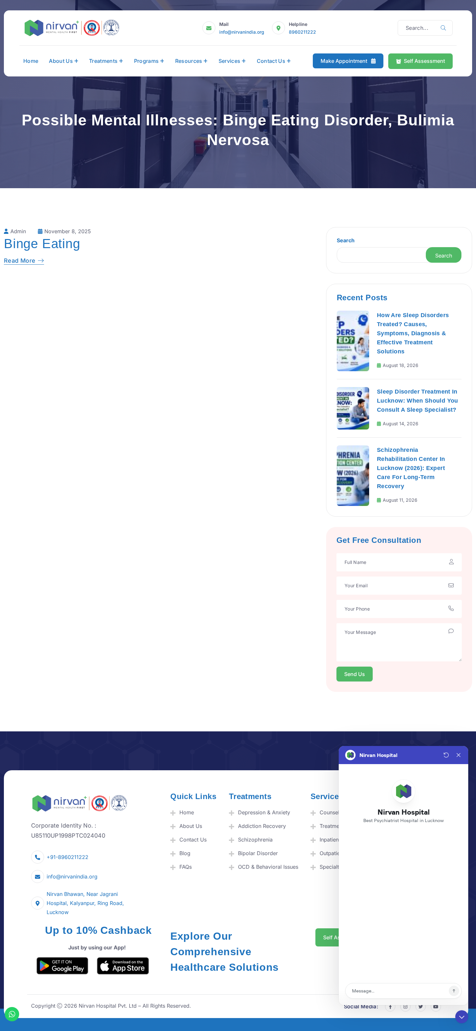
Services (230, 61)
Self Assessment (424, 61)
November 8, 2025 (67, 231)
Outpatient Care (339, 853)
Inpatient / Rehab (340, 839)
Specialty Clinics (340, 867)
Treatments (103, 61)
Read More (19, 261)
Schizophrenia (255, 839)
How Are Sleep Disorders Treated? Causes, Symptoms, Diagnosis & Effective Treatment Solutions (413, 333)
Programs (146, 61)
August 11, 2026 (400, 500)
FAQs (185, 867)
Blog (184, 853)
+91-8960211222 (67, 857)
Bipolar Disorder (258, 853)
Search (346, 240)
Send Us (354, 674)
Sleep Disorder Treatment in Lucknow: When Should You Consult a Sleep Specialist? (417, 400)
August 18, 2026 (400, 365)
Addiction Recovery (262, 826)
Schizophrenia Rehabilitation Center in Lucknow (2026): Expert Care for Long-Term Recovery (411, 468)
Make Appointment (344, 61)
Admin (18, 231)
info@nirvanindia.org (241, 32)
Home (30, 61)
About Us (61, 61)
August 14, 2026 (400, 423)
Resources (188, 61)
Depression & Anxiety (264, 812)
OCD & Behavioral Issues (268, 867)
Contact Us (271, 61)
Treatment (332, 826)
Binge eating (42, 243)
